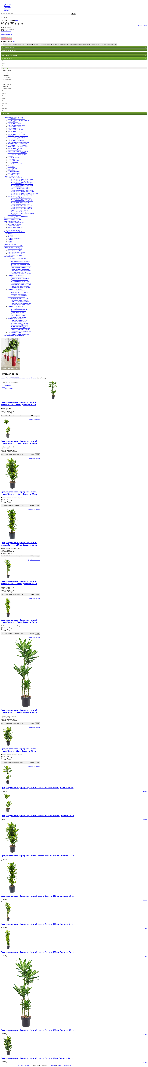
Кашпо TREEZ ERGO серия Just (20, 204)
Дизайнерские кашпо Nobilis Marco (14, 232)
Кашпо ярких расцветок (15, 230)
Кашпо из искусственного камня (20, 281)
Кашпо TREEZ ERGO (14, 196)
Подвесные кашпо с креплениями (21, 303)
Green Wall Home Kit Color (15, 163)
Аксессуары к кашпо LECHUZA (17, 153)
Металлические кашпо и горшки (20, 287)
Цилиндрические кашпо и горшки (21, 273)
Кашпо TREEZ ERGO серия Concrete (22, 212)
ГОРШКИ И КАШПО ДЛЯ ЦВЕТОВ (15, 258)
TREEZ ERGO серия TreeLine (19, 210)
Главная (3, 378)
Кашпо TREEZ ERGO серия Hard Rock (22, 213)
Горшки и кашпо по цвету (15, 306)
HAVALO (10, 156)
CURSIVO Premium (13, 157)
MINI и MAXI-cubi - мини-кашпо (17, 143)
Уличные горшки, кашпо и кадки (20, 304)
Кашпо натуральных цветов (19, 309)
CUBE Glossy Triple (13, 160)
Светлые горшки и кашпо (18, 311)
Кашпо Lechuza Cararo (14, 123)
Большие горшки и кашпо (18, 290)
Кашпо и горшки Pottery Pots (12, 219)
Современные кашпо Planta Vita (13, 246)
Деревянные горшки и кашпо (19, 280)
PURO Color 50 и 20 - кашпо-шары (18, 146)
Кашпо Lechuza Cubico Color (16, 133)
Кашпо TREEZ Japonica (14, 215)
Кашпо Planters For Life (11, 244)
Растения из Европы (24, 378)
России (14, 41)
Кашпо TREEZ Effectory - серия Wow (22, 187)
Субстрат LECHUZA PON (18, 154)
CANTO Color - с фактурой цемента (18, 120)
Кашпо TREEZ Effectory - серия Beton (22, 179)
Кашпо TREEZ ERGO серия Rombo (21, 208)
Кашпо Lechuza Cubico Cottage (16, 134)
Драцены (33, 378)
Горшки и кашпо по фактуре (16, 318)
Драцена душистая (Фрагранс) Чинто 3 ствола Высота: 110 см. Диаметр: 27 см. (19, 493)
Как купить (7, 4)
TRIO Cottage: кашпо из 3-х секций (18, 151)
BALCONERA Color (14, 171)
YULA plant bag (12, 168)
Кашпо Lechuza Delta (14, 139)
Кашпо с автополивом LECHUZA (14, 117)
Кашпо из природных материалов (21, 283)
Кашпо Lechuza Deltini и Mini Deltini (18, 142)
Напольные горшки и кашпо (19, 300)
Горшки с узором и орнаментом (20, 329)
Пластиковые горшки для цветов (20, 286)
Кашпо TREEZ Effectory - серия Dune (22, 190)
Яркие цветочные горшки (18, 317)
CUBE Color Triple (13, 162)
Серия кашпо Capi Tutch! (15, 255)
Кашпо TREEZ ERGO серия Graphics (22, 201)
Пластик (10, 242)
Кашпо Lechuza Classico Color (16, 125)
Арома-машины (8, 256)
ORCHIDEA (11, 167)
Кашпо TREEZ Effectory (15, 177)
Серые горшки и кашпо (18, 312)
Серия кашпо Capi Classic (15, 249)
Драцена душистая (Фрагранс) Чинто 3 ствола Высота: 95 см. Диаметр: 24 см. (19, 750)
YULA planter (11, 170)
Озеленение (7, 7)
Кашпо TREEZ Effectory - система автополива (24, 193)
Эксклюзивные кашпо (17, 277)
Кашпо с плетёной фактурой (19, 325)
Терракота (10, 235)
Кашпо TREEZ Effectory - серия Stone (22, 184)
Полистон (10, 239)
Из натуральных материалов (16, 222)
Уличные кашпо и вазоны (15, 227)
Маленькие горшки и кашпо (19, 292)
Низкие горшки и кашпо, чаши (20, 269)
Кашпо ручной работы (14, 332)
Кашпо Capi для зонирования (16, 252)
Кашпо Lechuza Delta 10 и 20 (16, 140)
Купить (145, 791)
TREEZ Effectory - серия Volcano (20, 188)
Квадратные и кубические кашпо (20, 264)
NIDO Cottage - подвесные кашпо (17, 145)
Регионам (7, 6)
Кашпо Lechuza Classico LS (15, 126)
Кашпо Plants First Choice (11, 221)
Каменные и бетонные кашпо (19, 326)
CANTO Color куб (13, 122)
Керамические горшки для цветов (21, 284)
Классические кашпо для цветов (20, 261)
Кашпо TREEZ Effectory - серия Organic (22, 194)
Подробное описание (34, 419)
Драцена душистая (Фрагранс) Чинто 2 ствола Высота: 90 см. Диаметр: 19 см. (19, 403)
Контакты (7, 10)
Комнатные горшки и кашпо (19, 298)
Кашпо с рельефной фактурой (19, 323)
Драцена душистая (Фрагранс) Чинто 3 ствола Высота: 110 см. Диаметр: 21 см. (19, 442)
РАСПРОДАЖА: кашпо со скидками (18, 334)
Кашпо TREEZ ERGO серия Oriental (21, 207)
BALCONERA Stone (14, 173)
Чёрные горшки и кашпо (18, 315)
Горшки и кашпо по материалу (17, 275)
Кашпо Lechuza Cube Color (15, 129)
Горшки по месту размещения (16, 297)
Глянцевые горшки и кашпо (19, 320)
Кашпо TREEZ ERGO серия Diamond (22, 199)
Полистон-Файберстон (14, 238)
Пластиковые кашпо (13, 225)
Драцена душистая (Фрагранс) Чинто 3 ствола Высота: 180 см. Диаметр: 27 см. (19, 711)
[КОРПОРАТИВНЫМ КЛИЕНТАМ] (10, 369)
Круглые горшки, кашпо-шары (20, 263)
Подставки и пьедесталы (15, 229)
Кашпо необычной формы (18, 272)
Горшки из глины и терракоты (20, 278)
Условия (27, 1065)
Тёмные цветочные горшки (19, 314)
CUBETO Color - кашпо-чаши (16, 137)
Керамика (10, 233)
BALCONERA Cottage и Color (16, 119)
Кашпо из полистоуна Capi (12, 247)
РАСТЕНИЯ (14, 378)
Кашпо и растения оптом (64, 1065)
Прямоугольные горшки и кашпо (20, 267)
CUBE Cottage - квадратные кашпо (18, 136)
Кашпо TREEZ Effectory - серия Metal (22, 182)
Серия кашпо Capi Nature (15, 253)
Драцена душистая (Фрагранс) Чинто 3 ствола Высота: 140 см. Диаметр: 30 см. (19, 543)
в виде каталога (8, 388)
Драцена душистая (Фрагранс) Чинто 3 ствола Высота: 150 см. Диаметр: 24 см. (19, 582)
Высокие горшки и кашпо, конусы (21, 266)
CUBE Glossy (11, 159)
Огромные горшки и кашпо (19, 295)
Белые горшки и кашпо (18, 308)
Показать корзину (142, 25)
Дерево (10, 241)
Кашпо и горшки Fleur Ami (12, 218)
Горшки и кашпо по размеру (16, 289)
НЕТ (16, 20)
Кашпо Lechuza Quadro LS (15, 148)
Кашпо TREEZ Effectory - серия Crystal (22, 191)
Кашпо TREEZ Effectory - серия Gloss (22, 181)
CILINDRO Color (13, 174)
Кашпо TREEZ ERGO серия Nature (21, 205)
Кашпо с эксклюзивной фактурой (21, 331)
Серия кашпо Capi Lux (14, 250)
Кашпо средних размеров (18, 294)
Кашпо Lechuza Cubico (14, 131)
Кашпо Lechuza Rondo (14, 150)
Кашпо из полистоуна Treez (12, 176)
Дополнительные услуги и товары (14, 335)
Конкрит (10, 236)
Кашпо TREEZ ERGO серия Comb (21, 198)
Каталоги (7, 9)
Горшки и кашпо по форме (15, 260)
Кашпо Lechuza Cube (14, 128)
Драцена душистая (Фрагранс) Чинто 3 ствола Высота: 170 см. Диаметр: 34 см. (19, 621)
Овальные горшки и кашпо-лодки (21, 270)
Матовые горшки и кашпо (18, 321)
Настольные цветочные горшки (20, 301)
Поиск (8, 378)
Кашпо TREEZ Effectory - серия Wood (22, 185)
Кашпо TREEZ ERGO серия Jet (20, 202)
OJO (9, 165)
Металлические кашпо (14, 224)
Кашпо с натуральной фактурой (20, 328)
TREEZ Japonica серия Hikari (19, 216)
